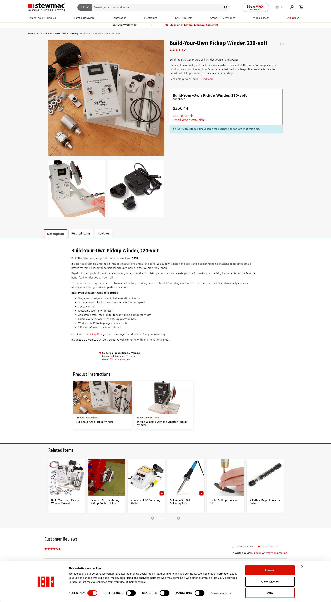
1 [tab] (161, 519)
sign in (258, 553)
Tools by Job (42, 33)
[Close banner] (302, 566)
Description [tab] (55, 234)
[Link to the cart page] (301, 7)
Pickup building (70, 33)
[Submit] (226, 7)
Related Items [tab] (81, 234)
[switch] (131, 593)
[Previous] (152, 518)
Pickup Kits (95, 334)
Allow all (270, 570)
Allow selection (270, 581)
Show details (219, 593)
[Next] (178, 518)
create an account (276, 553)
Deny (270, 592)
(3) (185, 50)
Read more (207, 79)
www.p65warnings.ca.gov (116, 359)
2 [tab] (169, 519)
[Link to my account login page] (292, 7)
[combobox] (153, 7)
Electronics (55, 33)
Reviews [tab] (103, 234)
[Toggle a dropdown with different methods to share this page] (282, 43)
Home (30, 33)
